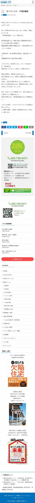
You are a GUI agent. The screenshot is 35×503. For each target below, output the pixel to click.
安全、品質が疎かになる (9, 252)
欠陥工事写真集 (7, 316)
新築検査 (6, 285)
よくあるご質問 (7, 327)
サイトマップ (7, 345)
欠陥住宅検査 (7, 299)
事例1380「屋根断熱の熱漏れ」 (11, 246)
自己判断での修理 (7, 230)
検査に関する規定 (8, 305)
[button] (3, 127)
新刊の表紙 (6, 241)
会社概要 (5, 334)
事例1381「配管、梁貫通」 (10, 235)
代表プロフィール (8, 278)
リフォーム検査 (8, 295)
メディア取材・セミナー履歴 (11, 331)
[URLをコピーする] (31, 127)
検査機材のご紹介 (8, 309)
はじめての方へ (7, 275)
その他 (4, 15)
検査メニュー (7, 282)
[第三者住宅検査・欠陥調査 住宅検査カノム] (6, 2)
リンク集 (5, 342)
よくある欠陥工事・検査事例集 (12, 320)
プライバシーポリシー (9, 338)
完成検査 (6, 289)
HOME (5, 271)
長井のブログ (11, 495)
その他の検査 (7, 302)
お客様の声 (6, 323)
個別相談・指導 (7, 312)
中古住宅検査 (7, 292)
